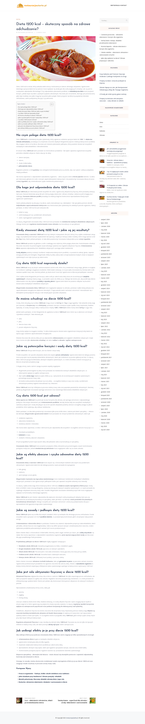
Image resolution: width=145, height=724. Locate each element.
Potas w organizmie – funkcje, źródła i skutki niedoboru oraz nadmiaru (44, 673)
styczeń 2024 (105, 295)
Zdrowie (102, 135)
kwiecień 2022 (105, 337)
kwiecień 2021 (105, 378)
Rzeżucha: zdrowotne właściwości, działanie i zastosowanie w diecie (43, 682)
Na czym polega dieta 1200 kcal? (27, 107)
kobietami (22, 435)
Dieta (18, 19)
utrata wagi (30, 376)
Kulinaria (102, 131)
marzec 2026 (105, 237)
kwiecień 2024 (105, 292)
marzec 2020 (105, 423)
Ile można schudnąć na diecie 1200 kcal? (30, 115)
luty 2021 (104, 385)
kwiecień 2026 (105, 233)
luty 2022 (104, 344)
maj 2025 (104, 271)
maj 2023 (104, 312)
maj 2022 (104, 333)
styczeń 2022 (105, 347)
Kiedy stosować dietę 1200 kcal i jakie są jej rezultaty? (33, 111)
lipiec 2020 (104, 409)
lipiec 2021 (104, 368)
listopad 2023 (105, 299)
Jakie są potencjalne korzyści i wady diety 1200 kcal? (33, 117)
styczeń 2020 (105, 430)
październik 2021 (106, 357)
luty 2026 (104, 240)
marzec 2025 (105, 278)
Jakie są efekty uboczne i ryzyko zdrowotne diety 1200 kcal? (35, 122)
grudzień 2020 (105, 392)
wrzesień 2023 (105, 306)
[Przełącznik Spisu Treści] (51, 104)
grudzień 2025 (105, 247)
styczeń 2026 (105, 243)
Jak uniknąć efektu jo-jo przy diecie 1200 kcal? (31, 128)
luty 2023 (104, 319)
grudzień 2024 (105, 285)
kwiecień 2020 (105, 419)
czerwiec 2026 (105, 226)
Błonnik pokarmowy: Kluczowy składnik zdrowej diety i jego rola (41, 679)
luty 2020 (104, 426)
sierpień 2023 (105, 309)
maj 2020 (104, 416)
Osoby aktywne (21, 252)
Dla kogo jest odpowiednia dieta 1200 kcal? (30, 109)
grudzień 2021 (105, 350)
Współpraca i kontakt (119, 5)
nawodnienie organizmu (83, 564)
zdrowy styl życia (53, 624)
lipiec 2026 (104, 223)
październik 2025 (106, 254)
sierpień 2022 (105, 323)
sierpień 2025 (105, 261)
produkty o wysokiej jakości (46, 281)
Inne (101, 127)
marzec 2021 (105, 381)
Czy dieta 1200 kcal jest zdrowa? (27, 120)
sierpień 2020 (105, 406)
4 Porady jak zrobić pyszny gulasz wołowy (113, 94)
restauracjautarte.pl (72, 718)
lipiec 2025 (104, 264)
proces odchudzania (62, 355)
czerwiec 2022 (105, 330)
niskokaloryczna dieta (76, 91)
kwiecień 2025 (105, 275)
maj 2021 (104, 375)
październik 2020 (106, 399)
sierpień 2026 (105, 219)
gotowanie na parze (65, 561)
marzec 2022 (105, 340)
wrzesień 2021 (105, 361)
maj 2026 (104, 230)
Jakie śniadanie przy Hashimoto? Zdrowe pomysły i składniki (40, 676)
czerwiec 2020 (105, 412)
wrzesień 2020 (105, 402)
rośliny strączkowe (86, 533)
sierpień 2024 (105, 288)
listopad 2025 (105, 250)
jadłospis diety (49, 510)
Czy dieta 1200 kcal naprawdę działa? (29, 113)
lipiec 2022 (104, 326)
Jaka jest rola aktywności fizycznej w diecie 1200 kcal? (33, 126)
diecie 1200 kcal (59, 298)
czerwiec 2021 (105, 371)
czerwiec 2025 (105, 268)
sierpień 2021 (105, 364)
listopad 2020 (105, 395)
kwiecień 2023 (105, 316)
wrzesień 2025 (105, 257)
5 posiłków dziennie (45, 517)
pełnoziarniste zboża (25, 166)
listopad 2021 (105, 354)
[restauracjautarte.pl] (31, 5)
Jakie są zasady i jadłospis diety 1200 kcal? (30, 124)
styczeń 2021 (105, 388)
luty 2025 (104, 281)
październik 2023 (106, 302)
